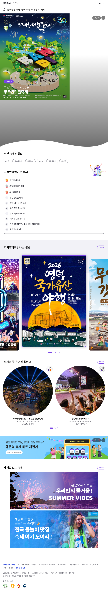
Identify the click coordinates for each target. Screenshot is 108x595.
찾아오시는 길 (8, 568)
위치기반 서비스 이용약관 (27, 564)
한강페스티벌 (15, 229)
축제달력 (35, 9)
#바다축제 (18, 161)
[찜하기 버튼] (100, 2)
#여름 (7, 161)
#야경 (64, 161)
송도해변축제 (15, 180)
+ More (101, 247)
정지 (103, 18)
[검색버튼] (104, 2)
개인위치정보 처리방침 (47, 564)
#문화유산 (52, 161)
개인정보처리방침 (9, 564)
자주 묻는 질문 (20, 568)
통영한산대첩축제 (16, 186)
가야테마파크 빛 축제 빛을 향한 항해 (25, 224)
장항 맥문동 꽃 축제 (18, 203)
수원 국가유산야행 (17, 208)
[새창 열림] (5, 586)
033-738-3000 (41, 573)
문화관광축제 (13, 9)
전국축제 (25, 9)
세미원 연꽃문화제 (17, 219)
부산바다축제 (15, 192)
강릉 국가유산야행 (17, 213)
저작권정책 (62, 564)
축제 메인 (4, 9)
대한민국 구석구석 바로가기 (10, 3)
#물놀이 (30, 161)
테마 (43, 9)
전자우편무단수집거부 (90, 564)
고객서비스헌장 (74, 564)
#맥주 (41, 161)
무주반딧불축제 (16, 197)
